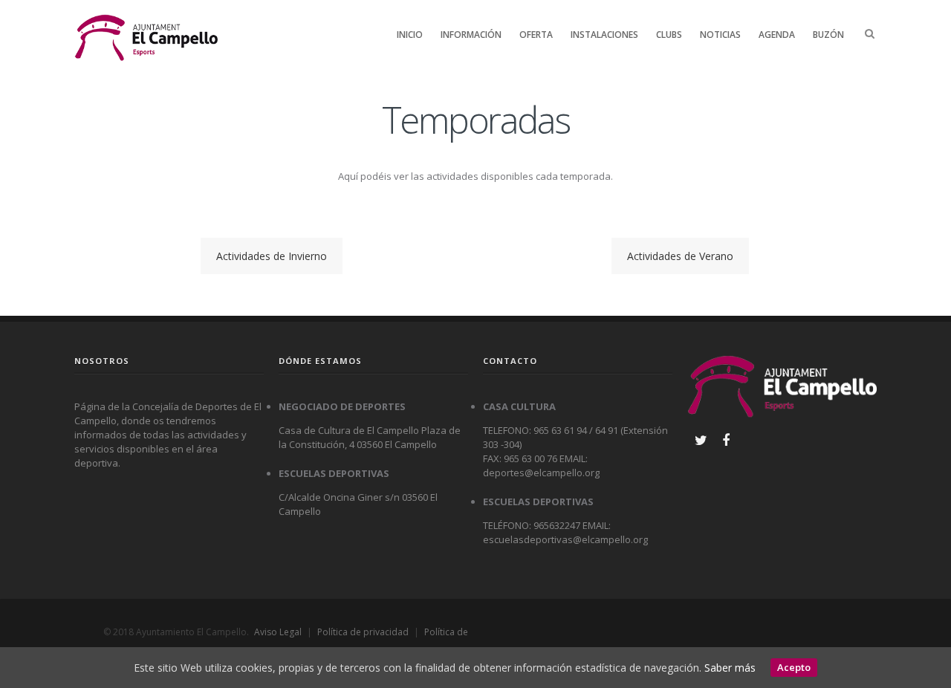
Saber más (730, 668)
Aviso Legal (278, 632)
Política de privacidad (363, 632)
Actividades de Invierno (271, 256)
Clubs (669, 34)
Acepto (794, 667)
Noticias (720, 34)
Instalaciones (604, 34)
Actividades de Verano (680, 256)
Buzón (828, 34)
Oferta (536, 34)
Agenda (777, 34)
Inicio (410, 34)
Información (471, 34)
